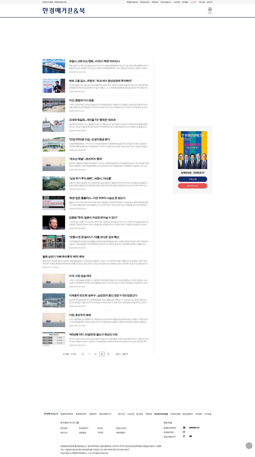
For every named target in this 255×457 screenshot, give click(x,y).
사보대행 (176, 2)
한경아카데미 (121, 428)
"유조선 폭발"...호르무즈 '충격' (85, 158)
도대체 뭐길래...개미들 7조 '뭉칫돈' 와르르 (92, 119)
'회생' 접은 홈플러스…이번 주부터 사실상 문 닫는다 (97, 198)
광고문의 (139, 414)
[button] (209, 10)
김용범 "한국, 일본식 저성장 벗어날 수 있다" (93, 217)
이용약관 (148, 414)
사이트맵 (207, 414)
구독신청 (201, 2)
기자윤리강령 (175, 414)
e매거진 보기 (192, 186)
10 (108, 354)
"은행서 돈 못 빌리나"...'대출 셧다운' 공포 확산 (94, 237)
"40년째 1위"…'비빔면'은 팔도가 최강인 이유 (93, 334)
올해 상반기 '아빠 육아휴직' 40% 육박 (63, 256)
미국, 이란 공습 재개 (80, 275)
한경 (132, 2)
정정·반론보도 (187, 414)
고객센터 (198, 414)
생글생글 (82, 432)
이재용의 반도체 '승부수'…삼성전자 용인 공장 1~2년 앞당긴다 (103, 295)
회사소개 (121, 414)
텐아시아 (63, 432)
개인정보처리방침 (161, 414)
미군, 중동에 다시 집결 (81, 100)
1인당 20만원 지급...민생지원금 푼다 (89, 139)
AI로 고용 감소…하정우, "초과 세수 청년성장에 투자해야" (100, 80)
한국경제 (63, 428)
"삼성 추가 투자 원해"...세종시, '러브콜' (90, 178)
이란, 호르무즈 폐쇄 (80, 314)
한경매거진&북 (47, 2)
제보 (193, 2)
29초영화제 (120, 432)
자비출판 (185, 2)
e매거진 (209, 2)
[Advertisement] (127, 38)
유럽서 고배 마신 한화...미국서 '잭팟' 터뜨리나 (94, 61)
